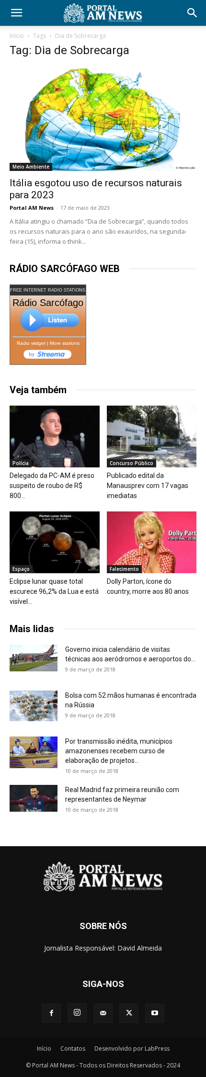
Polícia (20, 463)
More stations (65, 343)
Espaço (21, 569)
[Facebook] (51, 1013)
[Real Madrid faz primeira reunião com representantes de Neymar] (33, 798)
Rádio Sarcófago (47, 302)
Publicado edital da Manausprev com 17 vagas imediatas (147, 485)
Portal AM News (32, 207)
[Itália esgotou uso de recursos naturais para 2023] (103, 119)
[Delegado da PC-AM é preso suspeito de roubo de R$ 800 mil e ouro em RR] (55, 436)
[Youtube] (154, 1013)
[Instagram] (77, 1012)
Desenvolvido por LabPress (132, 1048)
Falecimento (124, 569)
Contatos (72, 1048)
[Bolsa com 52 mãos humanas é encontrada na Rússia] (33, 706)
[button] (16, 13)
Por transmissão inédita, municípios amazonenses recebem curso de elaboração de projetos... (118, 750)
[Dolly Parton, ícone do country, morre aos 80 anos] (152, 542)
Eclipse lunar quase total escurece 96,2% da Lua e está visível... (54, 591)
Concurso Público (131, 463)
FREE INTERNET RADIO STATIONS (47, 290)
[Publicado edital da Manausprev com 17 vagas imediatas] (152, 436)
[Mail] (103, 1013)
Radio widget (31, 343)
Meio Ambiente (30, 166)
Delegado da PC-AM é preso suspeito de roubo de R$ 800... (52, 485)
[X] (128, 1013)
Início (17, 36)
